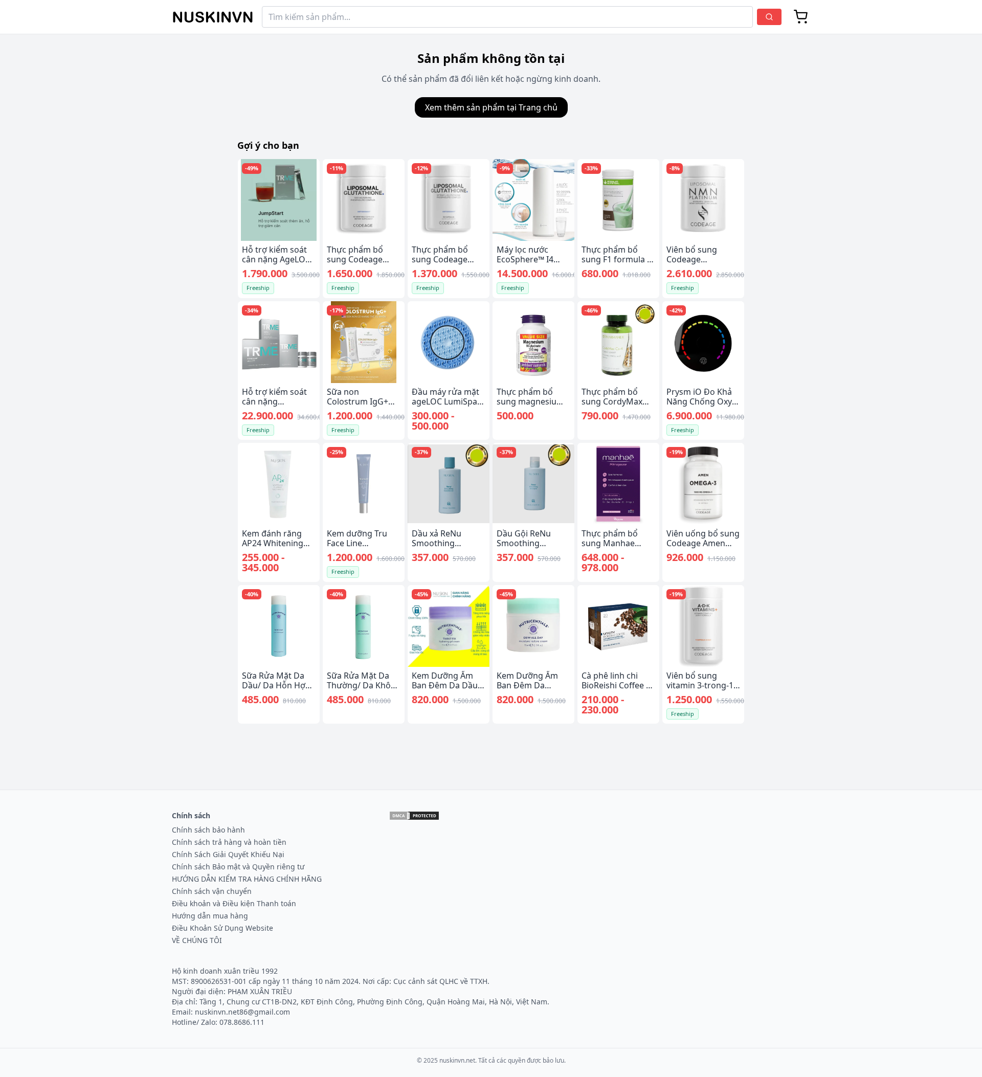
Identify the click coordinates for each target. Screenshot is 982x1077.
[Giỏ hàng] (801, 17)
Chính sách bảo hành (208, 830)
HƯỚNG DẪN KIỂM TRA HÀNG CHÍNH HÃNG (247, 879)
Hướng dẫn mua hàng (210, 916)
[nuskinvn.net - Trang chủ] (213, 17)
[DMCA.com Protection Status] (414, 816)
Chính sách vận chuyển (212, 891)
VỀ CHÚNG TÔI (197, 940)
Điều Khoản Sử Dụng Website (222, 928)
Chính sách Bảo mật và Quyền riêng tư (238, 866)
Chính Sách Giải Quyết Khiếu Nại (228, 854)
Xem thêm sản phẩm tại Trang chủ (491, 107)
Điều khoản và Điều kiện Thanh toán (234, 903)
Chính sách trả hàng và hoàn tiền (229, 842)
